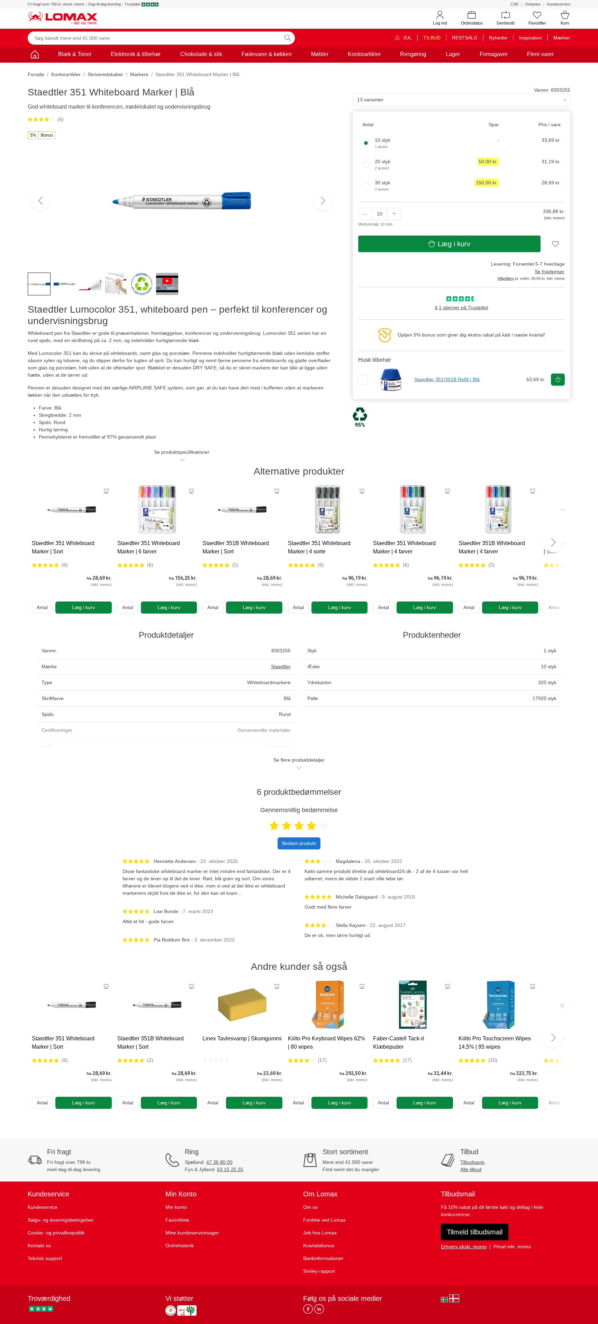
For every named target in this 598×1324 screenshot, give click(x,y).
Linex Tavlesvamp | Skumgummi (242, 1038)
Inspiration (530, 37)
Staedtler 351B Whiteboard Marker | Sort (235, 547)
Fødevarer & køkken (267, 54)
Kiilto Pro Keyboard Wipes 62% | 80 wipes (326, 1043)
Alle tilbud (470, 1169)
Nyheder (498, 37)
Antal (42, 607)
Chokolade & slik (201, 54)
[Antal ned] (365, 214)
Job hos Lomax (320, 1232)
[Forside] (34, 55)
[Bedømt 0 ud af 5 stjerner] (215, 1060)
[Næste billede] (323, 201)
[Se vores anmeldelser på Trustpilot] (41, 1308)
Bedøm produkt (299, 843)
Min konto (176, 1207)
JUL (407, 37)
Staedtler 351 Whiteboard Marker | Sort (63, 547)
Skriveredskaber (105, 74)
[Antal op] (394, 214)
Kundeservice (558, 4)
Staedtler (281, 666)
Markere (139, 74)
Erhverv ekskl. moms (464, 1246)
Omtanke (533, 4)
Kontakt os (39, 1245)
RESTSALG (465, 37)
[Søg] (287, 38)
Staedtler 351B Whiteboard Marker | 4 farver (492, 547)
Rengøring (413, 54)
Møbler (319, 54)
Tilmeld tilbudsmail (474, 1232)
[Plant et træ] (187, 1310)
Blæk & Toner (74, 54)
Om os (310, 1207)
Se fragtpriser (549, 271)
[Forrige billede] (40, 201)
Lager (453, 54)
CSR (514, 4)
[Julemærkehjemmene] (170, 1310)
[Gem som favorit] (106, 490)
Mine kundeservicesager (192, 1232)
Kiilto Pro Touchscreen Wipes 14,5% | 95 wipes (495, 1043)
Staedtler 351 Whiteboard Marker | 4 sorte (319, 547)
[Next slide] (553, 542)
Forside (36, 74)
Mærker (561, 37)
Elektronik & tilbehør (136, 54)
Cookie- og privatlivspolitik (56, 1232)
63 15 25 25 (230, 1169)
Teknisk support (45, 1258)
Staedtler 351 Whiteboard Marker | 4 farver (404, 547)
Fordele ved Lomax (324, 1220)
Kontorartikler (364, 54)
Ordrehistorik (179, 1245)
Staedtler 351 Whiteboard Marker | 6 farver (148, 547)
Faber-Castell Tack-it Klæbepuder (398, 1043)
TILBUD (432, 37)
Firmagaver (494, 54)
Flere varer (540, 54)
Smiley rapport (319, 1271)
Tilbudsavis (472, 1162)
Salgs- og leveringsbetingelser (61, 1220)
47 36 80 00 (219, 1162)
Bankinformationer (323, 1258)
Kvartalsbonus (318, 1245)
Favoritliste (177, 1220)
